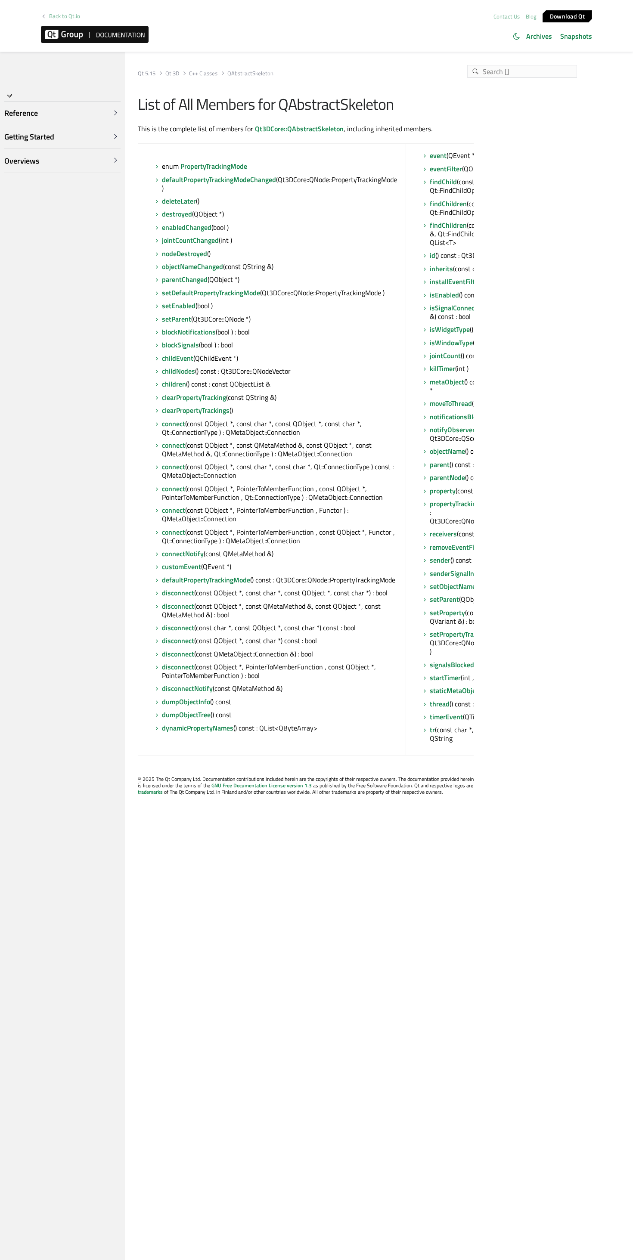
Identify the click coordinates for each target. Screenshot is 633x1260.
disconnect (178, 593)
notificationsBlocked (460, 417)
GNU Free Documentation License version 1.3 (261, 785)
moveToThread (451, 403)
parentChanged (185, 279)
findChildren (448, 203)
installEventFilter (455, 281)
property (443, 491)
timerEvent (446, 717)
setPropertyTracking (459, 634)
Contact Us (506, 16)
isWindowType (451, 342)
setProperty (447, 612)
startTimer (445, 677)
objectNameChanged (192, 266)
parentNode (447, 477)
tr (432, 729)
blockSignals (180, 345)
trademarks (150, 792)
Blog (531, 16)
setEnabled (178, 305)
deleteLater (179, 201)
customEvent (181, 566)
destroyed (177, 214)
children (174, 384)
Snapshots (576, 36)
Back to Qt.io (64, 16)
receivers (443, 534)
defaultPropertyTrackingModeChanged (219, 179)
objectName (447, 451)
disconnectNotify (187, 688)
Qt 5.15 (146, 73)
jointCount (445, 355)
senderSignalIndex (457, 573)
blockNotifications (189, 332)
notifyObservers (454, 429)
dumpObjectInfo (186, 702)
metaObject (447, 382)
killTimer (442, 368)
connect (173, 423)
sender (440, 560)
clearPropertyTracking (194, 397)
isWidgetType (450, 329)
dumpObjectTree (186, 714)
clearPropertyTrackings (196, 410)
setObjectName (453, 586)
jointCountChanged (190, 240)
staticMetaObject (455, 690)
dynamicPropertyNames (197, 728)
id (432, 255)
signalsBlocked (452, 664)
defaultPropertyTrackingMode (206, 580)
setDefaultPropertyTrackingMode (211, 293)
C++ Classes (203, 73)
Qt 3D (172, 73)
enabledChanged (186, 227)
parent (440, 464)
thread (440, 704)
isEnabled (444, 295)
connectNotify (183, 553)
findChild (443, 181)
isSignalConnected (457, 308)
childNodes (178, 371)
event (438, 155)
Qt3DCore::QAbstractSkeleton (299, 129)
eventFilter (446, 169)
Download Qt (567, 15)
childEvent (177, 358)
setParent (176, 319)
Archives (539, 36)
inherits (441, 268)
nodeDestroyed (184, 253)
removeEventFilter (457, 547)
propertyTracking (455, 503)
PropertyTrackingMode (213, 166)
